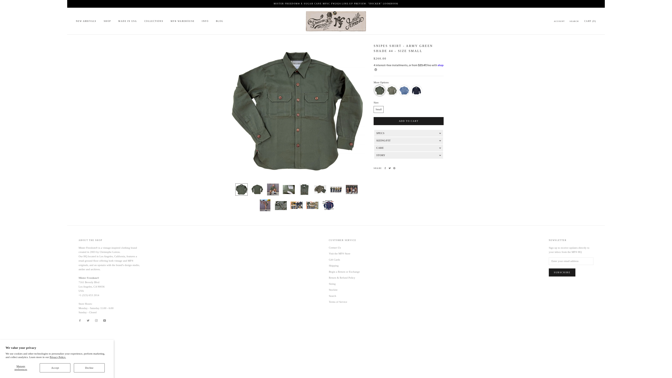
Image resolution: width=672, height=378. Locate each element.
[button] (379, 90)
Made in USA (127, 21)
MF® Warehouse (182, 21)
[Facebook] (385, 168)
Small (379, 109)
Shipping (334, 265)
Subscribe (562, 272)
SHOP (107, 21)
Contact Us (335, 247)
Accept (55, 367)
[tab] (409, 133)
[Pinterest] (394, 168)
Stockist (333, 289)
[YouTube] (104, 320)
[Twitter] (390, 168)
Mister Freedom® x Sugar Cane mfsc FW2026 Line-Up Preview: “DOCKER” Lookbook (336, 3)
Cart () (590, 21)
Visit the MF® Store (339, 253)
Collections (153, 21)
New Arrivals (86, 21)
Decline (89, 367)
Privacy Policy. (58, 357)
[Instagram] (96, 320)
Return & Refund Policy (342, 277)
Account (559, 21)
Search (574, 21)
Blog (219, 21)
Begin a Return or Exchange (344, 271)
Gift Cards (334, 259)
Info (205, 21)
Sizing (332, 283)
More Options (381, 82)
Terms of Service (338, 301)
